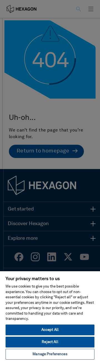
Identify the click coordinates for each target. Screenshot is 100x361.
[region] (50, 316)
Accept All (50, 330)
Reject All (50, 342)
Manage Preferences (49, 354)
